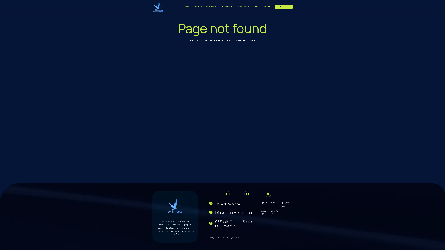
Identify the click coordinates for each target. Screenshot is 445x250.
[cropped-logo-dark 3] (158, 6)
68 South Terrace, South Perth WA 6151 (233, 223)
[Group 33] (227, 194)
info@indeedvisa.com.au (233, 212)
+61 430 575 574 (227, 203)
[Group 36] (268, 194)
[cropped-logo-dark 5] (175, 206)
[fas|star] (212, 204)
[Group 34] (247, 194)
